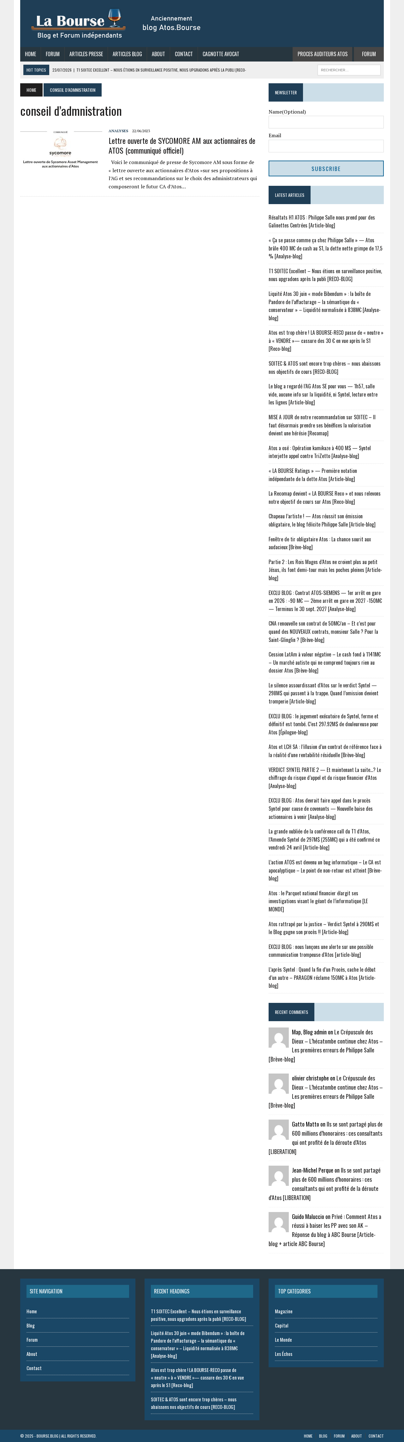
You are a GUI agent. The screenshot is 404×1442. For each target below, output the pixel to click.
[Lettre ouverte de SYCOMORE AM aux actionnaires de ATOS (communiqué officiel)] (61, 169)
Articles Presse (86, 54)
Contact (184, 54)
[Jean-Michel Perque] (279, 1182)
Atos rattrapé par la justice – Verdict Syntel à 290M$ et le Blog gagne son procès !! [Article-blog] (324, 928)
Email (275, 135)
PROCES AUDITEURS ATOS (323, 54)
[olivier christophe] (279, 1089)
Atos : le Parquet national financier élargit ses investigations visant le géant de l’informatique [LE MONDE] (318, 901)
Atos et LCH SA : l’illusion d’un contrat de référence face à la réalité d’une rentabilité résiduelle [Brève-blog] (325, 751)
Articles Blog (127, 54)
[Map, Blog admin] (279, 1043)
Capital (281, 1325)
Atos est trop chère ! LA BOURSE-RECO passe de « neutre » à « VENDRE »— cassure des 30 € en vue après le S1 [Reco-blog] (326, 340)
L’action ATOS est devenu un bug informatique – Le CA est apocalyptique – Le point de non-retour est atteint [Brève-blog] (325, 870)
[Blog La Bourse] (116, 23)
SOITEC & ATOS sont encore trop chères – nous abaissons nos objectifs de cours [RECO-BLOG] (325, 367)
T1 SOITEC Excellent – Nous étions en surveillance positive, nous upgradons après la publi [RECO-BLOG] (325, 275)
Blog (31, 1325)
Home (30, 54)
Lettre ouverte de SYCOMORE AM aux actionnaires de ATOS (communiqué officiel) (182, 145)
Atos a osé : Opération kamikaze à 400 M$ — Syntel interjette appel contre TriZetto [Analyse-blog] (320, 452)
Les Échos (283, 1353)
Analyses (118, 130)
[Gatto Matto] (279, 1135)
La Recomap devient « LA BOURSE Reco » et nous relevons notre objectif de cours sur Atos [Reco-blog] (325, 497)
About (158, 54)
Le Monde (283, 1339)
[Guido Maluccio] (279, 1228)
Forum (53, 54)
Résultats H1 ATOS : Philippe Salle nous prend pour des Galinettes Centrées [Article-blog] (322, 221)
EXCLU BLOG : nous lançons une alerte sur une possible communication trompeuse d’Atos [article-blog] (321, 951)
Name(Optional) (287, 111)
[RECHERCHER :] (349, 69)
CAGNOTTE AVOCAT (221, 54)
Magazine (284, 1311)
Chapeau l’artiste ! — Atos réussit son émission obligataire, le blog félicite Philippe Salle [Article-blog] (322, 520)
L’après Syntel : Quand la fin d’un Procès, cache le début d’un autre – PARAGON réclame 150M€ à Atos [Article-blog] (322, 977)
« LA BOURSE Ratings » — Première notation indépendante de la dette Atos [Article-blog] (313, 475)
